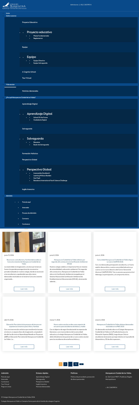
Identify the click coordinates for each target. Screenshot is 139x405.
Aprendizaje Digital (42, 377)
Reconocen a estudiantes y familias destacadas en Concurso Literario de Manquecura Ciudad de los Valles (24, 262)
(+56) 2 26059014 (85, 5)
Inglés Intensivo (41, 384)
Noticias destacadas (43, 387)
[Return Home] (14, 5)
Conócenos (5, 382)
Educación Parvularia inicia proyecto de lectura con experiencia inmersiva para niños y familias (24, 325)
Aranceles (4, 379)
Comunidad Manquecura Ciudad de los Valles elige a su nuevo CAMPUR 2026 (115, 261)
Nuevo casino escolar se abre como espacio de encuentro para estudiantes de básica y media (69, 325)
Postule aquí (5, 377)
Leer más (24, 289)
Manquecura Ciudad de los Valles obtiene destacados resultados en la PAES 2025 (115, 325)
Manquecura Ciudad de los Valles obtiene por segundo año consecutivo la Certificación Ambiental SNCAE (69, 262)
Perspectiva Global (42, 382)
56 (76, 364)
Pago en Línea (6, 387)
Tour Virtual (5, 384)
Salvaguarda (40, 379)
